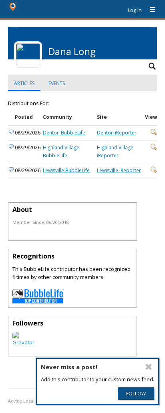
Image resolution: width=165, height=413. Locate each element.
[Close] (148, 367)
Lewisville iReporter (119, 170)
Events (56, 83)
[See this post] (154, 133)
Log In (135, 10)
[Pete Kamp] (23, 342)
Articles (24, 83)
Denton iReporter (117, 132)
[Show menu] (149, 10)
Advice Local (21, 401)
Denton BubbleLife (64, 132)
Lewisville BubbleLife (66, 170)
